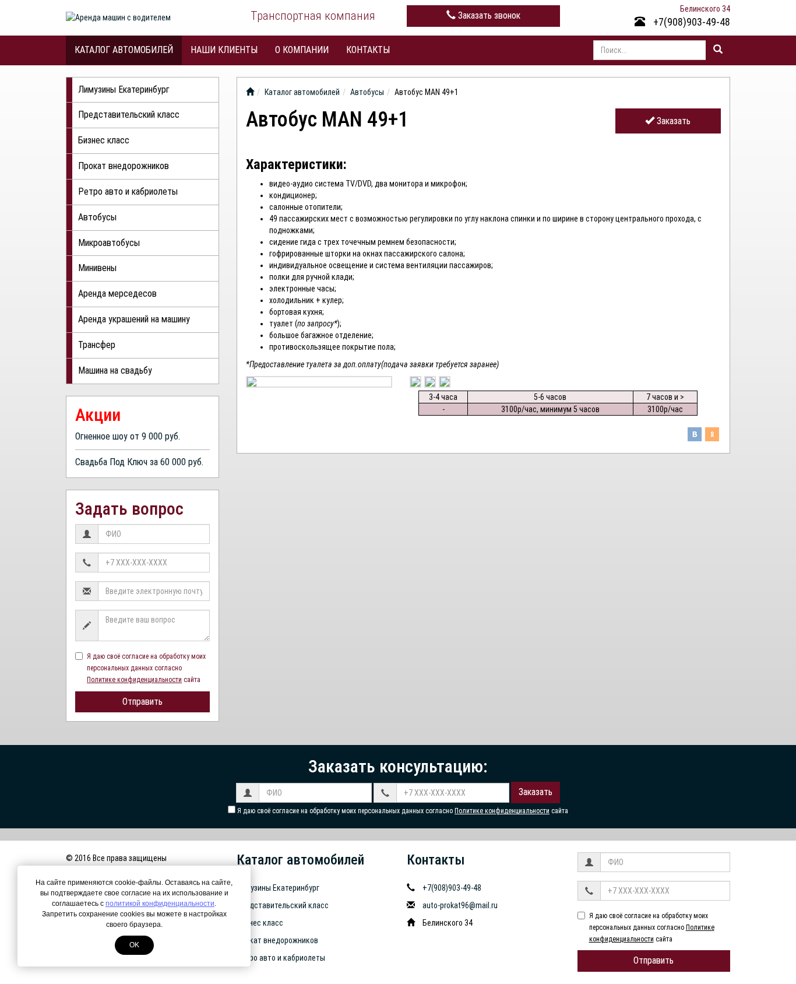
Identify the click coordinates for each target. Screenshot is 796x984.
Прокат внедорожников (123, 165)
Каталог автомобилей (124, 49)
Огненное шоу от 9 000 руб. (127, 436)
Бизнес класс (103, 140)
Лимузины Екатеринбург (124, 89)
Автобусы (97, 217)
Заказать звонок (488, 15)
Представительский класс (128, 114)
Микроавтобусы (109, 242)
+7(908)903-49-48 (690, 22)
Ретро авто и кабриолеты (128, 191)
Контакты (368, 49)
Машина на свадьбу (115, 370)
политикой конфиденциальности (159, 903)
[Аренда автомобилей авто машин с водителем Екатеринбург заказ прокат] (250, 92)
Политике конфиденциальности (134, 680)
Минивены (97, 267)
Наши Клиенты (224, 49)
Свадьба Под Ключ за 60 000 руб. (139, 462)
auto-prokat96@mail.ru (460, 905)
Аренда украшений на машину (134, 319)
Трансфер (96, 344)
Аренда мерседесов (117, 293)
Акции (98, 415)
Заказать (672, 120)
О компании (302, 49)
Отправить (142, 701)
